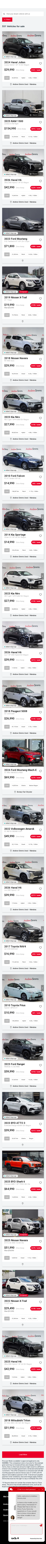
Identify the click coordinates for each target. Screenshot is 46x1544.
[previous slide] (3, 45)
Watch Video (37, 56)
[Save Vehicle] (40, 63)
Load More (23, 1455)
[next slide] (42, 45)
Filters (8, 19)
